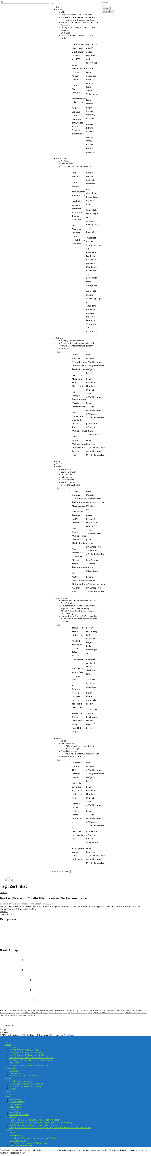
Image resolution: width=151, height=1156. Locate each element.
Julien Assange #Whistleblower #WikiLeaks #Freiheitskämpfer (81, 399)
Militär (127, 1010)
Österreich (24, 1015)
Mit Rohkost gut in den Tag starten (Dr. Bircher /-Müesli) (77, 790)
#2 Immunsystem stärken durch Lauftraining (78, 852)
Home (59, 7)
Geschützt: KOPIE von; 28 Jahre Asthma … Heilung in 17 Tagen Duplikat (92, 221)
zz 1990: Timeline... (10, 965)
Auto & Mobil (62, 598)
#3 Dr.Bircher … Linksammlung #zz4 (78, 833)
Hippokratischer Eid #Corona (79, 100)
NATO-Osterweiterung (136, 1010)
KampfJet (92, 1010)
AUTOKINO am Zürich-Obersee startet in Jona (91, 666)
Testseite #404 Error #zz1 (72, 756)
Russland (23, 1013)
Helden (59, 466)
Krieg (108, 1010)
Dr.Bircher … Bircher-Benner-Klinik (76, 166)
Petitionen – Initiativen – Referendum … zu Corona (31, 1057)
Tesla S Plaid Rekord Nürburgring (78, 631)
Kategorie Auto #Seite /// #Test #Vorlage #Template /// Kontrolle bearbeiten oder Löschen (79, 619)
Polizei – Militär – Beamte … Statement (78, 17)
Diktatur (42, 1010)
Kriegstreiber (113, 1010)
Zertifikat (4, 911)
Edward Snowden (68, 472)
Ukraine (65, 1013)
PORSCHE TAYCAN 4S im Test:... (17, 944)
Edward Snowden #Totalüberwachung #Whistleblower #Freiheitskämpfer (81, 362)
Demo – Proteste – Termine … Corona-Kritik (28, 1065)
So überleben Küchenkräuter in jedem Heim (93, 197)
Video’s (64, 12)
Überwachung (31, 1015)
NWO (144, 1010)
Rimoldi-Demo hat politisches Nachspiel (91, 178)
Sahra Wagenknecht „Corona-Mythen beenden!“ (78, 72)
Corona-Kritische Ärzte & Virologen (76, 14)
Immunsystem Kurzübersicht (78, 193)
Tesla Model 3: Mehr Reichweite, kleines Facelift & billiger (77, 723)
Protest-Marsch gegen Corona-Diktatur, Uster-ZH (90, 109)
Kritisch (64, 348)
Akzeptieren (14, 1153)
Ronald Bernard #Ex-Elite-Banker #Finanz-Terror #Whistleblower (79, 422)
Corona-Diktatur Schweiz (76, 89)
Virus (72, 1013)
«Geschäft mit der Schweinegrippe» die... (23, 924)
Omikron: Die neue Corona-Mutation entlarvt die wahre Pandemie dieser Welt (77, 121)
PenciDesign (69, 1035)
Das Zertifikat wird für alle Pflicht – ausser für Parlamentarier (44, 898)
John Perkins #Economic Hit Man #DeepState (78, 380)
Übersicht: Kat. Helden (70, 485)
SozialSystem (44, 1013)
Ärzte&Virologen (16, 1015)
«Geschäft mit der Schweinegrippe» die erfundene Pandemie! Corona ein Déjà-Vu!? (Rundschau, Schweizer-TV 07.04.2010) (94, 311)
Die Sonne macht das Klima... (16, 939)
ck (11, 1010)
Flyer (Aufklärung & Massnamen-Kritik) (78, 20)
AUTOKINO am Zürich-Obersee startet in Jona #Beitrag (34, 1125)
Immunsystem (67, 163)
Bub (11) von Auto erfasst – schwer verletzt (78, 674)
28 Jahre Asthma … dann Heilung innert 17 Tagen (36, 1138)
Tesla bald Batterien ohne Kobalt (91, 683)
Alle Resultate (108, 11)
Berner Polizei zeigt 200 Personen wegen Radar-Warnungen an (92, 640)
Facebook (5, 1020)
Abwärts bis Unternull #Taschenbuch (82, 753)
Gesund (67, 1010)
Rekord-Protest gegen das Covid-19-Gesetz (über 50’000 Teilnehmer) (92, 81)
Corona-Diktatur (76, 184)
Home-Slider (77, 1010)
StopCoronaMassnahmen (56, 1013)
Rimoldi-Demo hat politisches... (17, 975)
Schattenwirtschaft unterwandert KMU (78, 343)
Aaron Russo (66, 469)
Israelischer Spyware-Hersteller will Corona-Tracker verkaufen (77, 210)
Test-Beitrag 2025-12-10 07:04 (16, 994)
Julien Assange (67, 477)
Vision (63, 741)
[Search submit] (103, 5)
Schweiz (59, 338)
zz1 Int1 (84, 1013)
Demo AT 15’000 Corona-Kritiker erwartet (90, 145)
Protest (13, 1013)
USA (69, 1013)
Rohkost (18, 1013)
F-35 (63, 1010)
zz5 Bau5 (95, 1013)
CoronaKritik (28, 1010)
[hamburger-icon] (52, 3)
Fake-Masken (75, 174)
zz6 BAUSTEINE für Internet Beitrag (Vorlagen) (111, 1013)
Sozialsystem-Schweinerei (72, 340)
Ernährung (66, 161)
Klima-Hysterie (102, 1010)
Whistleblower (78, 1013)
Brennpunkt (6, 1010)
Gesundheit (61, 158)
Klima (96, 1010)
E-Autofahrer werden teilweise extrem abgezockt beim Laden (77, 696)
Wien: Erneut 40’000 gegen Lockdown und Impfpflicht (92, 54)
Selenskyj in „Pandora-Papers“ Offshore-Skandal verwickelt (33, 929)
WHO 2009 (65, 33)
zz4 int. (90, 1013)
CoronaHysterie (21, 1010)
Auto (1, 1010)
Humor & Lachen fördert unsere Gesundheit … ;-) (77, 813)
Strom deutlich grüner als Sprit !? (91, 698)
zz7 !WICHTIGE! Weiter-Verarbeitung (135, 1013)
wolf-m (59, 738)
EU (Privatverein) (57, 1010)
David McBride (67, 479)
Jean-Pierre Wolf (68, 743)
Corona (59, 9)
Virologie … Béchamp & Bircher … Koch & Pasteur (30, 1060)
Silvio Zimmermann (69, 751)
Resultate (106, 8)
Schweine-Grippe (31, 1013)
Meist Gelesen (121, 1010)
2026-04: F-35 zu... (9, 955)
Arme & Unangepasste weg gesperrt (77, 345)
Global (59, 461)
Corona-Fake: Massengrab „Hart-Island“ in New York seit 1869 (78, 52)
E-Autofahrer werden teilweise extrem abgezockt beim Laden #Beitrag (78, 607)
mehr (22, 1153)
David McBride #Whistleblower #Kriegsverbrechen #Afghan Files (81, 446)
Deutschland (36, 1010)
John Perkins (66, 474)
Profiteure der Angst (5, 1013)
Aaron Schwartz (68, 482)
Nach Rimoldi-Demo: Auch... (15, 985)
